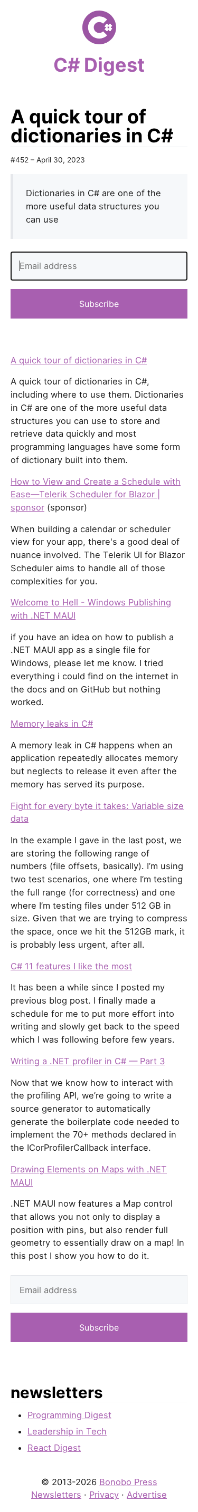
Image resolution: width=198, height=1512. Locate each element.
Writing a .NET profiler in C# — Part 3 (88, 1061)
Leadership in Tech (67, 1431)
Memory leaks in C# (52, 723)
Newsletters (56, 1494)
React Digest (54, 1447)
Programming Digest (69, 1415)
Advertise (147, 1494)
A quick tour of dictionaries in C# (79, 360)
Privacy (104, 1494)
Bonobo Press (128, 1482)
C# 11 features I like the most (71, 966)
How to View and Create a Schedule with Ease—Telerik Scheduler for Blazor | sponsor (96, 494)
